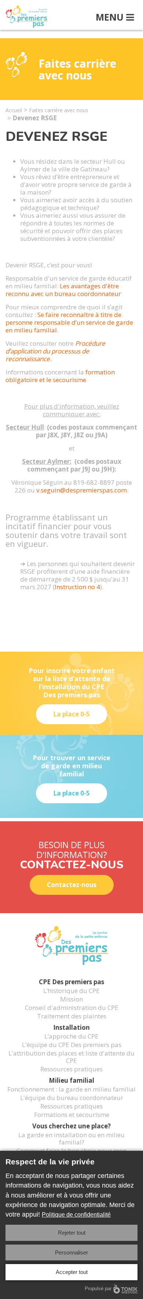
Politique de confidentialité (76, 1214)
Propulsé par (98, 1288)
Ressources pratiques (71, 1069)
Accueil (14, 110)
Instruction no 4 (77, 587)
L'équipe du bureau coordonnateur (71, 1097)
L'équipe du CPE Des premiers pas (71, 1044)
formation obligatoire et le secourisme (60, 376)
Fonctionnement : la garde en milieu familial (71, 1089)
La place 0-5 (71, 714)
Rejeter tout (71, 1232)
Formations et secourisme (71, 1114)
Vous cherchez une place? (71, 1126)
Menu (111, 17)
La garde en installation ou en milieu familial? (71, 1138)
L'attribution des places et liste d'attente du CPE (71, 1056)
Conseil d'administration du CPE (71, 1007)
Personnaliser (71, 1252)
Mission (71, 999)
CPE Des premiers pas (71, 982)
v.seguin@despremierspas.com (81, 490)
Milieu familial (71, 1080)
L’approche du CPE (71, 1036)
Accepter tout (72, 1272)
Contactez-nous (71, 884)
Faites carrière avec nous (58, 110)
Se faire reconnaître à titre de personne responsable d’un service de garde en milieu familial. (69, 322)
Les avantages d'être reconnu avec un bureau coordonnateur (63, 290)
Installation (71, 1027)
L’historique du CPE (71, 990)
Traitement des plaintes (71, 1016)
